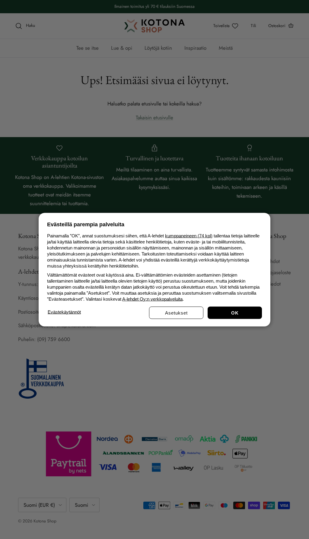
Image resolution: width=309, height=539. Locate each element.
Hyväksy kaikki (235, 312)
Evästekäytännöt (64, 311)
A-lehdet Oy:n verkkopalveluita (152, 298)
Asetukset (176, 312)
